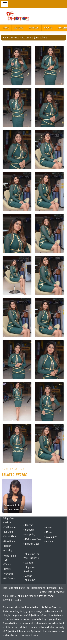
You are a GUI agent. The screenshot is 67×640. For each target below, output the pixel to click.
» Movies (48, 532)
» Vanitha (8, 574)
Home (6, 27)
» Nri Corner (9, 578)
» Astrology (50, 536)
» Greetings (9, 541)
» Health (7, 546)
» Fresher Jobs (32, 543)
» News (48, 527)
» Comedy (29, 529)
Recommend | (39, 588)
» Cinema (28, 525)
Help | (6, 588)
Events (48, 27)
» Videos (7, 564)
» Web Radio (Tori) (9, 557)
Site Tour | (26, 588)
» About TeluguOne (29, 578)
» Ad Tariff (29, 562)
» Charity (7, 550)
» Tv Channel (9, 527)
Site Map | (14, 588)
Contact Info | (46, 592)
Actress (34, 27)
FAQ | (61, 588)
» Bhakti (7, 569)
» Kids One (8, 531)
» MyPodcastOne (32, 539)
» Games (48, 541)
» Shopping (29, 534)
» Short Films (9, 536)
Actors (18, 27)
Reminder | (53, 588)
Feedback (59, 592)
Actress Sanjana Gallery (34, 37)
